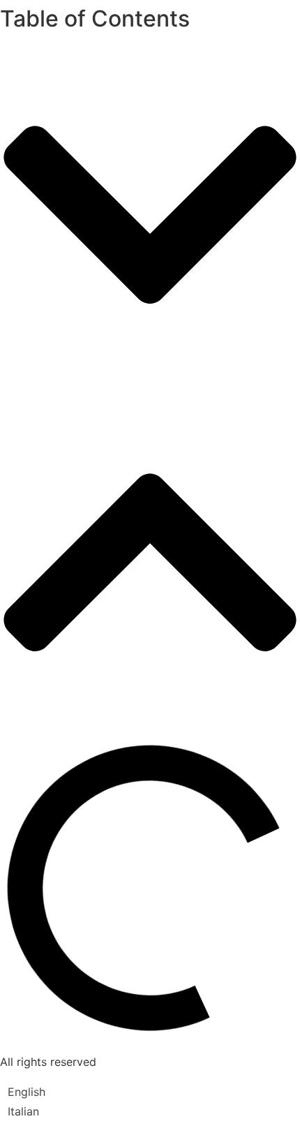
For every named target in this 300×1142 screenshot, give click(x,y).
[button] (150, 216)
